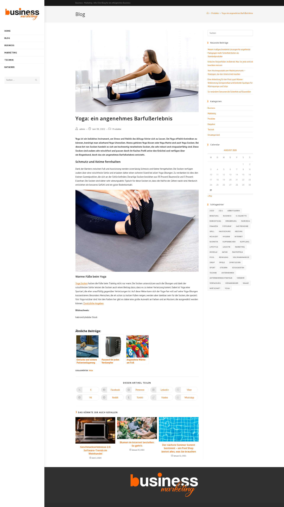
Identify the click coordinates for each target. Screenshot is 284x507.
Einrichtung (215, 221)
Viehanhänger (231, 283)
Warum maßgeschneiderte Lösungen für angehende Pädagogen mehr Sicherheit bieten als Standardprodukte (229, 53)
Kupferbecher (229, 242)
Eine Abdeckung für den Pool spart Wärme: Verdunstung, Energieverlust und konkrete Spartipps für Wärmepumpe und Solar (230, 83)
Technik (211, 129)
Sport (212, 267)
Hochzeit (214, 236)
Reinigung (223, 257)
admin (82, 129)
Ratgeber (211, 124)
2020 (212, 211)
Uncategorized (214, 135)
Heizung (239, 231)
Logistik (226, 247)
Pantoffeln (237, 252)
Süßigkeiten (238, 267)
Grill (212, 231)
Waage (246, 283)
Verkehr (240, 278)
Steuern (223, 267)
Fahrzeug (245, 221)
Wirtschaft (215, 288)
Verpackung (215, 283)
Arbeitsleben (233, 211)
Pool (212, 257)
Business (211, 108)
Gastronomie (242, 226)
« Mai (210, 196)
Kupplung (244, 242)
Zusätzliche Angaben (93, 303)
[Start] (208, 13)
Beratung (214, 216)
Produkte (117, 129)
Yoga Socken (81, 283)
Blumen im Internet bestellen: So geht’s (137, 444)
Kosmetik (214, 242)
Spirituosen (235, 262)
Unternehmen (227, 273)
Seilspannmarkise (241, 257)
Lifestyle (214, 247)
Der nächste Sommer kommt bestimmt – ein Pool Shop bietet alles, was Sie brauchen (179, 448)
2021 (221, 211)
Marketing (212, 113)
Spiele (222, 262)
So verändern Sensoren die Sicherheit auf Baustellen (229, 91)
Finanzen (214, 226)
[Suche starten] (36, 80)
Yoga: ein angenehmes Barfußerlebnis (237, 13)
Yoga (91, 370)
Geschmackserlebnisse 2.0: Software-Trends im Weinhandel (95, 450)
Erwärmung (231, 221)
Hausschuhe (224, 231)
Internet (239, 236)
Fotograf (226, 226)
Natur (225, 252)
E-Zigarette (241, 216)
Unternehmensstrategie (221, 278)
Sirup (212, 262)
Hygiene (226, 236)
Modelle (213, 252)
